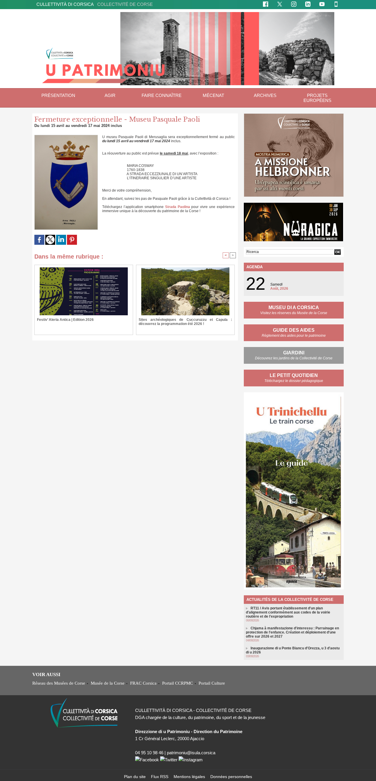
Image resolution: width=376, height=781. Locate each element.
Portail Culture (212, 683)
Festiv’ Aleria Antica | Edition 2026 (65, 320)
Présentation (58, 95)
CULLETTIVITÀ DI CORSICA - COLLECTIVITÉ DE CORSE (193, 710)
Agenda (254, 267)
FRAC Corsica (143, 683)
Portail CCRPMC (177, 683)
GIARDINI (293, 352)
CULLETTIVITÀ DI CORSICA (94, 4)
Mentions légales (190, 776)
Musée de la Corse (108, 683)
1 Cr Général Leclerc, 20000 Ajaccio (169, 738)
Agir (110, 95)
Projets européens (317, 98)
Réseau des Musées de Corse (58, 683)
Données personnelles (231, 776)
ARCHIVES (265, 95)
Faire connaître (162, 95)
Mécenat (213, 95)
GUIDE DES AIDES (294, 330)
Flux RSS (160, 776)
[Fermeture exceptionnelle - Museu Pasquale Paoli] (66, 136)
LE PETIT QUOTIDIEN (294, 375)
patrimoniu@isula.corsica (191, 752)
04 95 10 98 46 (149, 752)
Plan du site (135, 776)
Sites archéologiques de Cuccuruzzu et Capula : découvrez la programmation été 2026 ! (185, 322)
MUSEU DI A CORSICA (293, 307)
